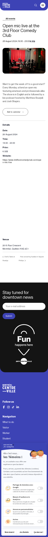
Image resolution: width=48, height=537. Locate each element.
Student (7, 438)
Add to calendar (13, 112)
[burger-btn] (42, 5)
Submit (9, 316)
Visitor (6, 427)
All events (10, 18)
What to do (8, 422)
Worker (6, 433)
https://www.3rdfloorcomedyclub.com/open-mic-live (22, 161)
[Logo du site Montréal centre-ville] (6, 5)
